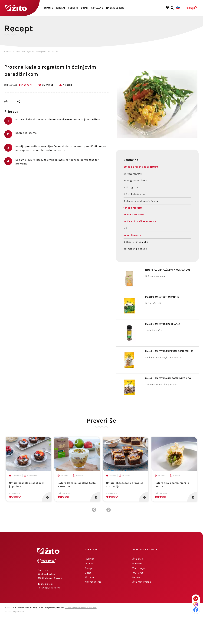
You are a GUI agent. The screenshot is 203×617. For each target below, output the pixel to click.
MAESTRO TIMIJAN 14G (162, 296)
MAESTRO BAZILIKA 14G (162, 324)
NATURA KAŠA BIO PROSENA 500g (167, 269)
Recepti (73, 8)
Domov (7, 51)
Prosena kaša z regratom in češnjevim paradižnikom (36, 51)
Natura (136, 577)
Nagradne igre (115, 8)
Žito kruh (137, 558)
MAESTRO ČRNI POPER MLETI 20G (168, 378)
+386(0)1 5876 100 (50, 588)
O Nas (84, 8)
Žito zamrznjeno (141, 581)
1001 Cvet (137, 572)
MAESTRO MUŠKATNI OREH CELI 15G (169, 351)
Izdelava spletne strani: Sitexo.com (81, 608)
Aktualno (97, 8)
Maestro (137, 563)
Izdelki (60, 8)
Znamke (48, 8)
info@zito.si (47, 584)
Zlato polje (138, 568)
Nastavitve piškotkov (14, 611)
